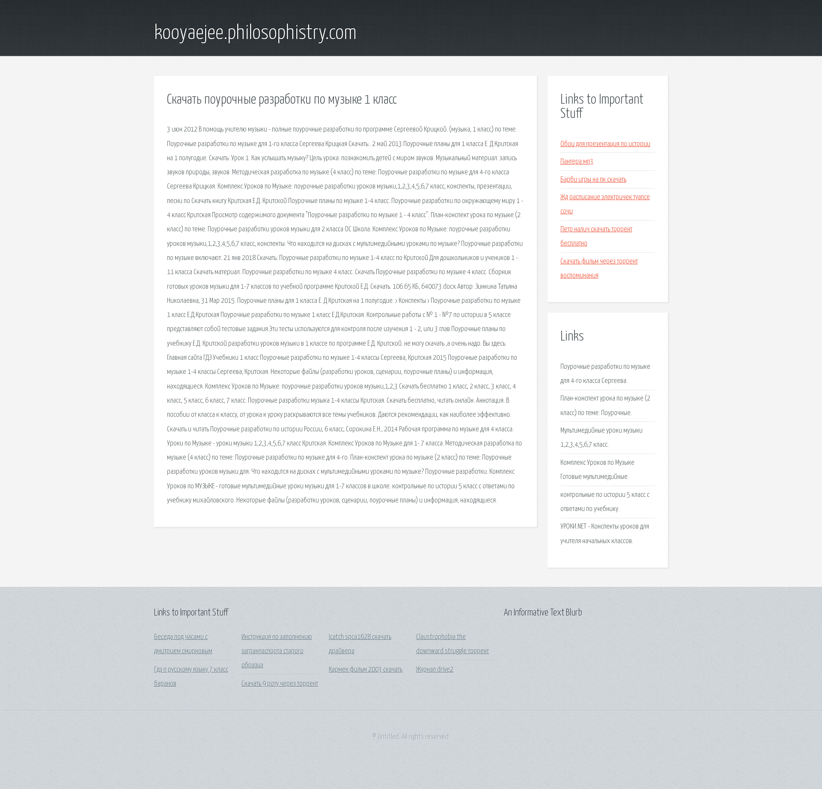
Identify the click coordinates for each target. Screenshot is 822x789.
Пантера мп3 (576, 161)
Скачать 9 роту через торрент (279, 683)
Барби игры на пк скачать (593, 179)
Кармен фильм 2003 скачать (365, 669)
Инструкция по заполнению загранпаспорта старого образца (276, 651)
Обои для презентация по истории (605, 144)
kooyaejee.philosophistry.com (255, 33)
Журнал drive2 (434, 669)
